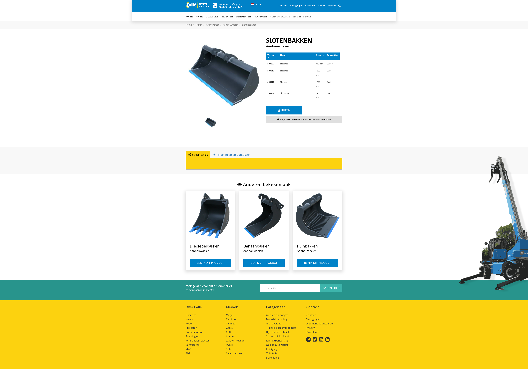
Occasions (212, 16)
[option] (224, 75)
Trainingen (260, 16)
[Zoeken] (339, 6)
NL (257, 4)
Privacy (310, 327)
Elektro (190, 353)
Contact (332, 5)
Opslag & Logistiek (277, 344)
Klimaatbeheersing (277, 340)
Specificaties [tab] (200, 155)
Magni (229, 315)
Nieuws (321, 5)
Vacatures (310, 5)
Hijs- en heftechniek (278, 332)
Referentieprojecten (198, 340)
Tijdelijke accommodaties (281, 327)
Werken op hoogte (277, 315)
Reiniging (271, 349)
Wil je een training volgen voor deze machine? (305, 119)
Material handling (276, 319)
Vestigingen (296, 5)
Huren (189, 16)
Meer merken (234, 353)
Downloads (312, 332)
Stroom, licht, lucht (277, 336)
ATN (228, 332)
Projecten (227, 16)
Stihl (228, 349)
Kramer (230, 336)
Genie (229, 327)
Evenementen (243, 16)
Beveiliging (272, 357)
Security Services (303, 16)
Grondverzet (273, 323)
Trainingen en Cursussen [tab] (234, 155)
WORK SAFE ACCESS (280, 16)
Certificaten (193, 344)
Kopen (199, 16)
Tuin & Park (273, 353)
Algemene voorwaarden (320, 323)
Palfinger (231, 323)
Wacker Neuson (235, 340)
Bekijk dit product (210, 263)
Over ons (283, 5)
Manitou (231, 319)
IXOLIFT (230, 344)
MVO (188, 349)
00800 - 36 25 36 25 (231, 7)
